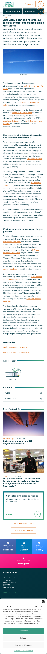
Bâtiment (30, 11)
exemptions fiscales (11, 269)
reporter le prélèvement (22, 113)
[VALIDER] (37, 514)
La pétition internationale (14, 347)
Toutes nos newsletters (22, 523)
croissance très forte (12, 242)
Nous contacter (9, 592)
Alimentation (13, 11)
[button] (43, 601)
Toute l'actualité (24, 530)
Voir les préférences (23, 645)
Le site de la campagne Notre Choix (16, 352)
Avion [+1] (7, 17)
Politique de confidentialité (23, 651)
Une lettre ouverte (34, 159)
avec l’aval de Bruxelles (12, 121)
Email (9, 514)
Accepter (23, 631)
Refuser (23, 638)
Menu (30, 4)
